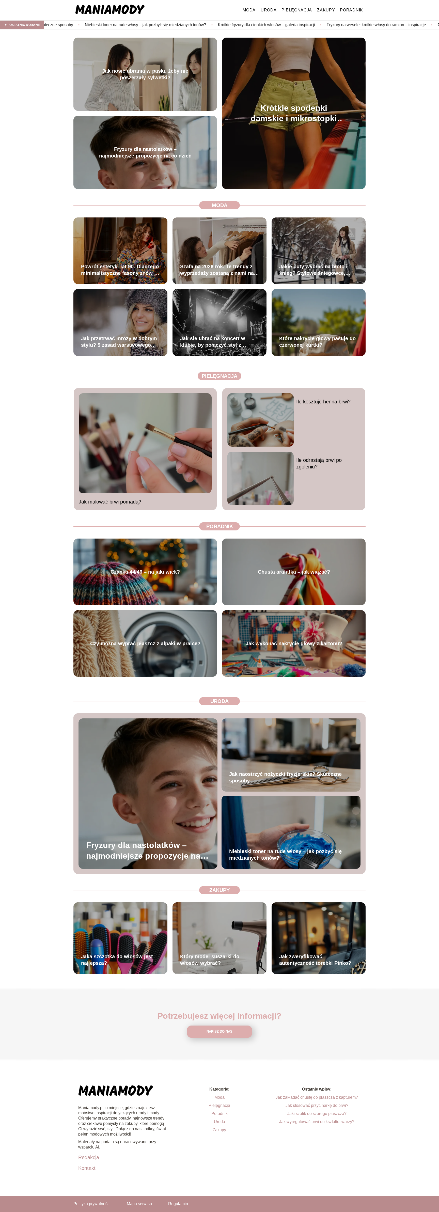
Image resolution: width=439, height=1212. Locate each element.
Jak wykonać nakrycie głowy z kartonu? (294, 643)
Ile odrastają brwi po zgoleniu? (319, 463)
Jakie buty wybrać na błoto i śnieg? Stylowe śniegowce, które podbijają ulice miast (313, 270)
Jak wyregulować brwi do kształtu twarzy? (316, 1122)
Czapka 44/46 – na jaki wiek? (145, 572)
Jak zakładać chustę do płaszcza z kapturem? (317, 1097)
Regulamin (178, 1204)
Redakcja (88, 1157)
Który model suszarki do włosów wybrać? (209, 960)
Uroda (269, 10)
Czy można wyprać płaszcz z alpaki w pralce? (145, 643)
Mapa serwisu (139, 1204)
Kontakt (87, 1168)
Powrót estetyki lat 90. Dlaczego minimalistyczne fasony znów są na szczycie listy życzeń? (120, 270)
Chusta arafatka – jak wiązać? (294, 572)
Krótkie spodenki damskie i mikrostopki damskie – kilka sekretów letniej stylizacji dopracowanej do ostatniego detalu (294, 113)
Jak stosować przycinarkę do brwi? (317, 1105)
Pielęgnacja (296, 10)
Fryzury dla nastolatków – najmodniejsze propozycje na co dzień (145, 152)
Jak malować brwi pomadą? (110, 502)
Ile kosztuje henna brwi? (323, 401)
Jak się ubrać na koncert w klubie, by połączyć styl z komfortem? (212, 342)
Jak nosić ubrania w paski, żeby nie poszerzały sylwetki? (145, 74)
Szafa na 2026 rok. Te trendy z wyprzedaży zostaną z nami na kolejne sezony (217, 270)
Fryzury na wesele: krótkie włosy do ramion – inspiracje (282, 25)
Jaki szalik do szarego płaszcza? (317, 1113)
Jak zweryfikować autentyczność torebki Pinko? (315, 960)
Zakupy (326, 10)
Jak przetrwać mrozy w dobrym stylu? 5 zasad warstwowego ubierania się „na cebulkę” (119, 342)
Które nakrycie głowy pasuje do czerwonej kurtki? (317, 342)
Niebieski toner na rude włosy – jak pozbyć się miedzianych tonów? (285, 854)
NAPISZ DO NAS (219, 1031)
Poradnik (351, 10)
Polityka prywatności (92, 1204)
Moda (249, 10)
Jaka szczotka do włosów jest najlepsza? (117, 960)
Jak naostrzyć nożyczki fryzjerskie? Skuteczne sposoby (285, 777)
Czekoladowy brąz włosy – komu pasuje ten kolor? (389, 25)
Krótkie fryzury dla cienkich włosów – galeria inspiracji (172, 25)
